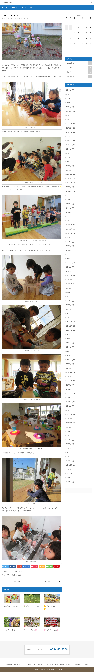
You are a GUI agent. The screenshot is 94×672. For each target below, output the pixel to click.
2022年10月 (69, 284)
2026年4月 (68, 107)
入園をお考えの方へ (28, 664)
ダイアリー (79, 67)
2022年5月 (68, 305)
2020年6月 (68, 397)
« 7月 (66, 52)
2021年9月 (68, 334)
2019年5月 (68, 444)
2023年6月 (68, 250)
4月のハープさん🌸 (30, 630)
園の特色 (9, 664)
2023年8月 (68, 242)
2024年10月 (69, 183)
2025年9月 (68, 136)
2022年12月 (69, 275)
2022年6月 (68, 301)
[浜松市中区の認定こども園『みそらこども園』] (7, 2)
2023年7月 (68, 246)
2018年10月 (69, 473)
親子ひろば (78, 76)
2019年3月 (68, 452)
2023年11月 (68, 229)
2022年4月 (68, 309)
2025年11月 (68, 128)
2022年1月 (68, 317)
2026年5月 (68, 102)
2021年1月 (68, 368)
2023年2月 (68, 267)
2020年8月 (68, 389)
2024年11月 (68, 178)
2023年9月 (68, 237)
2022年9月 (68, 288)
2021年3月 (68, 360)
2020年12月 (69, 372)
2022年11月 (68, 279)
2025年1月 (68, 170)
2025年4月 (68, 157)
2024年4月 (68, 208)
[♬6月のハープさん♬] (12, 622)
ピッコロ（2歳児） (17, 18)
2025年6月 (68, 149)
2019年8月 (68, 431)
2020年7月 (68, 393)
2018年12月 (69, 465)
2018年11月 (68, 469)
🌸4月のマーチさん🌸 (51, 630)
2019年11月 (68, 418)
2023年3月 (68, 263)
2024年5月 (68, 204)
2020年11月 (68, 376)
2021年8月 (68, 338)
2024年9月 (68, 187)
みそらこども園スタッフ (16, 571)
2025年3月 (68, 161)
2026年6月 (68, 98)
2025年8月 (68, 140)
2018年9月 (68, 477)
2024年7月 (68, 195)
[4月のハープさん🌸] (32, 622)
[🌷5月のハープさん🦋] (32, 598)
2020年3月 (68, 402)
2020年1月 (68, 410)
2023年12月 (69, 225)
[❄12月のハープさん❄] (12, 598)
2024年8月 (68, 191)
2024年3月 (68, 212)
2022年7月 (68, 296)
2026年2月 (68, 115)
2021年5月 (68, 351)
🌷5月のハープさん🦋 (31, 606)
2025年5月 (68, 153)
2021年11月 (68, 326)
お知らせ (17, 664)
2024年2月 (68, 216)
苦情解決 (77, 664)
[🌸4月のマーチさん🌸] (52, 622)
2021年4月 (68, 355)
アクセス (69, 664)
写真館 (26, 18)
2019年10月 (69, 423)
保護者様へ (41, 664)
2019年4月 (68, 448)
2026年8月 (68, 90)
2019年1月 (68, 461)
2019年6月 (68, 440)
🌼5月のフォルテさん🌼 (51, 607)
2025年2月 (68, 166)
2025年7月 (68, 145)
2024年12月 (69, 174)
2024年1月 (68, 220)
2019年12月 (69, 414)
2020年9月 (68, 385)
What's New (78, 63)
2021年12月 (69, 322)
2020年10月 (69, 381)
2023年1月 (68, 271)
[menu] (91, 2)
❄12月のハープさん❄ (11, 606)
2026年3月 (68, 111)
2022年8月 (68, 292)
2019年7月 (68, 435)
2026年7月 (68, 94)
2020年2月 (68, 406)
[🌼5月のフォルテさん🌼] (52, 598)
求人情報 (85, 664)
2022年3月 (68, 313)
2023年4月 (68, 258)
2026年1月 (68, 119)
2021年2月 (68, 364)
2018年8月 (68, 482)
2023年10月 (69, 233)
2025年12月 (69, 124)
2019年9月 (68, 427)
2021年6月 (68, 347)
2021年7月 (68, 343)
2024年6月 (68, 199)
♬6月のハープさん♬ (11, 630)
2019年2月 (68, 456)
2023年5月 (68, 254)
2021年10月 (69, 330)
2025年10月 (69, 132)
